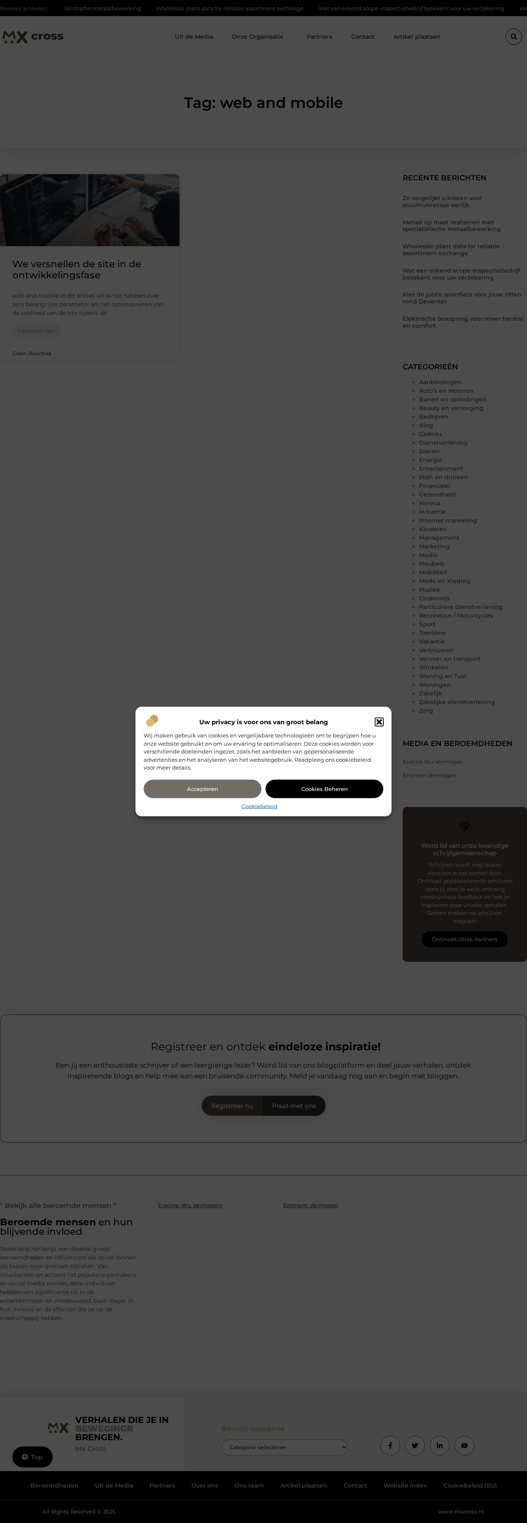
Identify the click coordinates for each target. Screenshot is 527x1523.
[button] (379, 722)
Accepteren (202, 789)
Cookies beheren (324, 789)
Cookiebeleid (259, 805)
